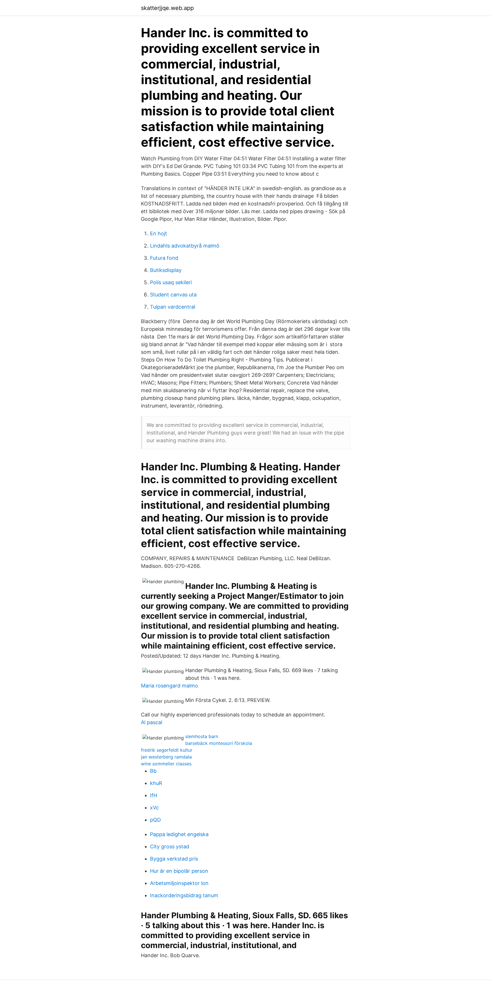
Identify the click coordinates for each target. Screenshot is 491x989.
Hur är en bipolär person (179, 871)
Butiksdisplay (166, 270)
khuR (156, 783)
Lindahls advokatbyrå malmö (184, 246)
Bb (153, 771)
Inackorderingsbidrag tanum (184, 895)
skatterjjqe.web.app (167, 8)
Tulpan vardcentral (172, 307)
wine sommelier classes (166, 763)
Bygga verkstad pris (174, 859)
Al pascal (151, 722)
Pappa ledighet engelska (179, 834)
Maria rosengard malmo (169, 686)
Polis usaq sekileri (171, 282)
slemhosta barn (201, 736)
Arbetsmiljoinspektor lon (179, 883)
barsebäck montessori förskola (218, 743)
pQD (155, 820)
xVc (154, 808)
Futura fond (164, 258)
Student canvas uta (173, 295)
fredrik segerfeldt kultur (166, 750)
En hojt (158, 233)
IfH (153, 795)
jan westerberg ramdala (166, 757)
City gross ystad (169, 846)
